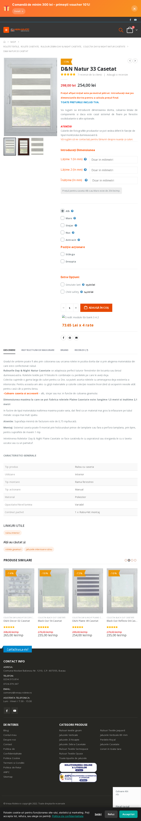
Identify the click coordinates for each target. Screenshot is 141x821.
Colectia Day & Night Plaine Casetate (90, 617)
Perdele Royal (108, 739)
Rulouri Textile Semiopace (73, 748)
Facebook (63, 337)
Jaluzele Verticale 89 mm (114, 735)
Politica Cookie (11, 758)
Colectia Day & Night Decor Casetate (21, 617)
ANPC (6, 772)
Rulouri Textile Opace (71, 753)
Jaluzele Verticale (68, 735)
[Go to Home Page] (4, 42)
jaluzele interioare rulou (39, 549)
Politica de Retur (12, 767)
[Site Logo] (19, 30)
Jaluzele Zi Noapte (69, 739)
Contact (7, 744)
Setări (98, 814)
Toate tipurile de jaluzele (73, 758)
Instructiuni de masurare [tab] (38, 350)
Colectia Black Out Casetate (52, 617)
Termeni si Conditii (13, 762)
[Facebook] (130, 20)
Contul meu (10, 735)
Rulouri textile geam (70, 730)
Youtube (15, 710)
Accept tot (128, 814)
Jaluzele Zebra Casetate (72, 744)
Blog (6, 730)
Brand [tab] (65, 350)
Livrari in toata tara (110, 748)
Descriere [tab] (9, 350)
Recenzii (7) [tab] (81, 350)
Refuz (111, 814)
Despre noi (9, 739)
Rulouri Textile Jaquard (112, 730)
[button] (6, 30)
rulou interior (13, 532)
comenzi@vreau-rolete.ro (17, 692)
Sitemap (8, 776)
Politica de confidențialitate (68, 816)
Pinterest (70, 337)
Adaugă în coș (99, 307)
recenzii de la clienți (90, 74)
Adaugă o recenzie (117, 74)
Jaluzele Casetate (109, 744)
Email (76, 337)
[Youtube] (135, 20)
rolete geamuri (13, 549)
